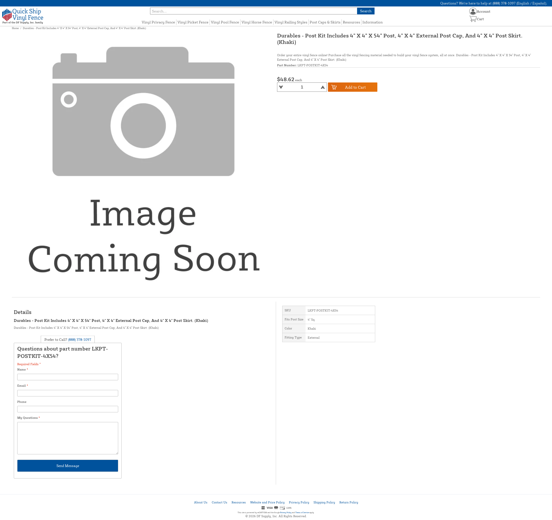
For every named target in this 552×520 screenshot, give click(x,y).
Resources (351, 22)
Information (372, 22)
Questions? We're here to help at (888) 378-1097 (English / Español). (493, 3)
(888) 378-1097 (79, 339)
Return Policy (348, 502)
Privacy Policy (299, 502)
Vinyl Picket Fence (193, 22)
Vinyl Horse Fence (257, 22)
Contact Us (219, 502)
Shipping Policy (324, 502)
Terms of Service (302, 512)
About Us (200, 502)
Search (366, 11)
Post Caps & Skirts (325, 22)
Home (15, 28)
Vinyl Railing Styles (290, 22)
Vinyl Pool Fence (225, 22)
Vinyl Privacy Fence (158, 22)
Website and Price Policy (267, 502)
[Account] (473, 11)
